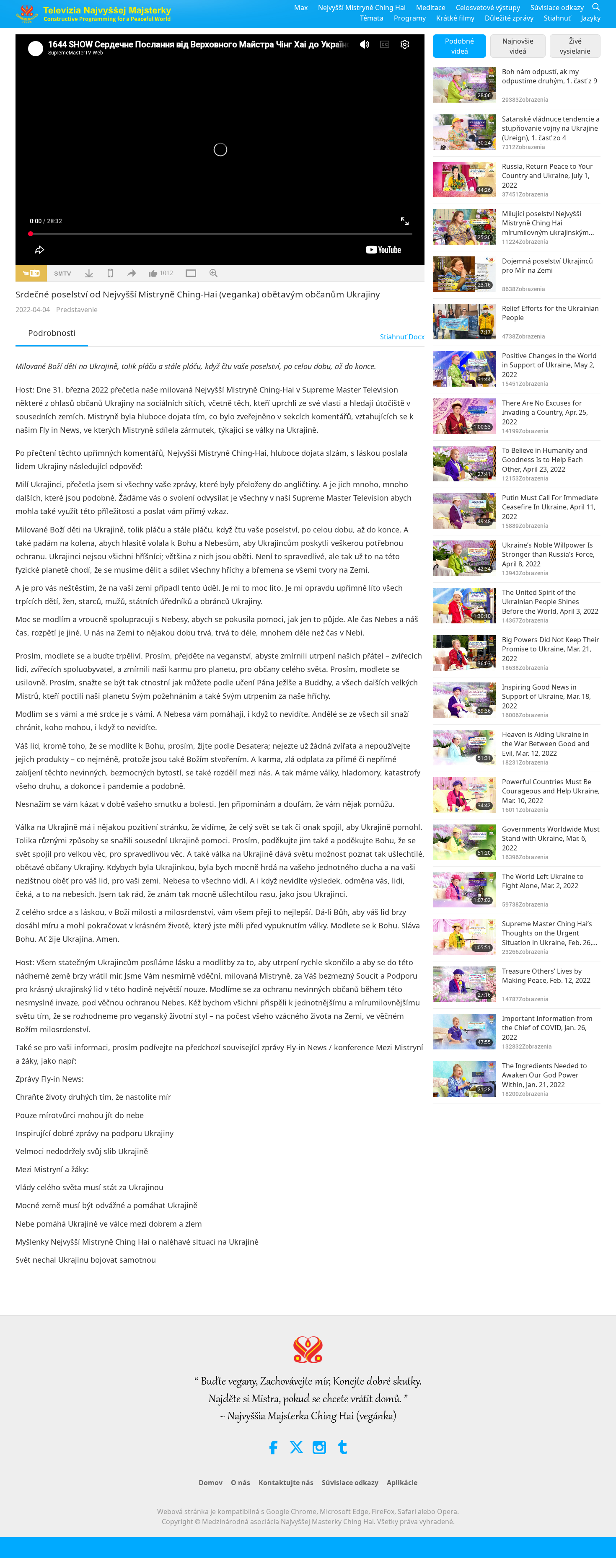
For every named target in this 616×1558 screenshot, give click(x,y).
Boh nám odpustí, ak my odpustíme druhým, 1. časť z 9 (549, 76)
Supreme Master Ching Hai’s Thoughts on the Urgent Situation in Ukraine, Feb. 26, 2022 (547, 933)
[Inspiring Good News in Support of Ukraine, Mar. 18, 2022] (464, 700)
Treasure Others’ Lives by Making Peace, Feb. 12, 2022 (546, 975)
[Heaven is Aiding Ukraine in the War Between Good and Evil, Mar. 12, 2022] (464, 747)
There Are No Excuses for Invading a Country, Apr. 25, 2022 (545, 412)
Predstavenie (77, 309)
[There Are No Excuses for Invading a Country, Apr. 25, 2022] (464, 416)
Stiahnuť (557, 18)
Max (301, 7)
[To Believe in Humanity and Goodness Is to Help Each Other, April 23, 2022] (464, 463)
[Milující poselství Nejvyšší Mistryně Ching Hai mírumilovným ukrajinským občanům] (464, 227)
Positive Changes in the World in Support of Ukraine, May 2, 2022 (549, 365)
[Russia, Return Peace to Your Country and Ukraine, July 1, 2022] (464, 179)
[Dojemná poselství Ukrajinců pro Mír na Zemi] (464, 274)
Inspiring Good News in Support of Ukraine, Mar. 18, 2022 (546, 696)
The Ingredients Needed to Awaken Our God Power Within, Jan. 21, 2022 (544, 1075)
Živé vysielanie (575, 46)
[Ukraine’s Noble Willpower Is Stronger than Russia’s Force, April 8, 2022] (464, 558)
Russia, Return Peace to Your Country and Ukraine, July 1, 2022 (547, 176)
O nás (240, 1482)
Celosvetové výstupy (488, 7)
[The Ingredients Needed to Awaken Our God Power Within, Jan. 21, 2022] (464, 1079)
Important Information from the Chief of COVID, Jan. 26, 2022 (547, 1028)
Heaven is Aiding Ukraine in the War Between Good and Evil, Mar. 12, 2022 (546, 744)
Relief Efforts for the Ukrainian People (550, 313)
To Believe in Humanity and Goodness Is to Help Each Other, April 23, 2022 (545, 460)
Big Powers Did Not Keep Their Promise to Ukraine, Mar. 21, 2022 (550, 649)
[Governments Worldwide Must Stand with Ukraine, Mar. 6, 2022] (464, 842)
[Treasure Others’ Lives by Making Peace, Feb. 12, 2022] (464, 984)
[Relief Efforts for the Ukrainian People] (464, 321)
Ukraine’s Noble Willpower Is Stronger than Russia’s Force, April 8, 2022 (548, 554)
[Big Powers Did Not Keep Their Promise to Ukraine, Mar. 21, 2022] (464, 653)
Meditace (430, 7)
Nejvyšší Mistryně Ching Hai (362, 7)
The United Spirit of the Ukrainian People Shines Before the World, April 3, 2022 (550, 602)
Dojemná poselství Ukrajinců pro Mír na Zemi (547, 265)
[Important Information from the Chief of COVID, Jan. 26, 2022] (464, 1031)
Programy (410, 18)
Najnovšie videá (517, 46)
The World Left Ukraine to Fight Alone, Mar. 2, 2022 (543, 881)
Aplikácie (402, 1482)
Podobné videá (459, 46)
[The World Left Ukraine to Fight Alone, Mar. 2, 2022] (464, 889)
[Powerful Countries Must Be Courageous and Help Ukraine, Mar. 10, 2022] (464, 795)
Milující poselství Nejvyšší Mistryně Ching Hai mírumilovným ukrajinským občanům (545, 223)
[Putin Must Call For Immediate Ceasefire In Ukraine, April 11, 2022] (464, 511)
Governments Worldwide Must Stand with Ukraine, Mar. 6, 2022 (551, 838)
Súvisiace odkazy (557, 7)
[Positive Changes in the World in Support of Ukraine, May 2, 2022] (464, 369)
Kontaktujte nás (286, 1482)
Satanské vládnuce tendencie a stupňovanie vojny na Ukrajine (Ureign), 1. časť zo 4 (551, 128)
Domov (211, 1482)
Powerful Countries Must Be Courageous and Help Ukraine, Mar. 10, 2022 (551, 791)
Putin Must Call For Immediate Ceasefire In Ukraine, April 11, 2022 (550, 507)
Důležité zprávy (509, 18)
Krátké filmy (455, 18)
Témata (371, 18)
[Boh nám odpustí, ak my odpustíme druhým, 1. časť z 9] (464, 85)
